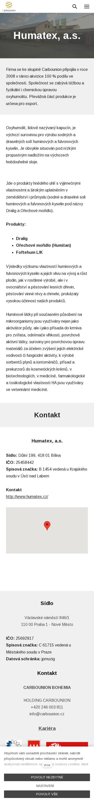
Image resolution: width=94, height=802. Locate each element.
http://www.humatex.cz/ (27, 496)
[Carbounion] (9, 6)
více (47, 765)
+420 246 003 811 (47, 707)
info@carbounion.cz (47, 714)
